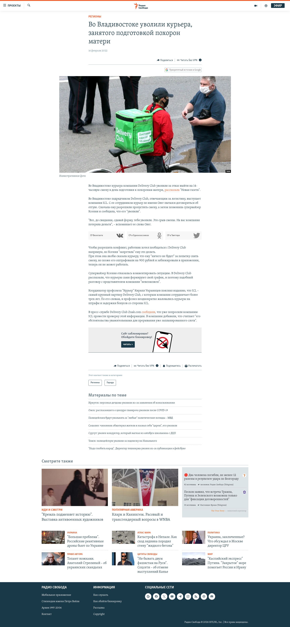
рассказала (172, 190)
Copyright (99, 614)
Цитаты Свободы (147, 554)
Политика (214, 533)
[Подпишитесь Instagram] (188, 596)
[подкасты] (266, 5)
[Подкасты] (204, 596)
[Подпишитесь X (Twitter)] (164, 596)
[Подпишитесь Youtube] (172, 596)
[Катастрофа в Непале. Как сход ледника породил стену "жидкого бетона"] (123, 537)
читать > (128, 344)
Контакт (47, 614)
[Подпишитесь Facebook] (156, 596)
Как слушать (100, 595)
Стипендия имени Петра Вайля (60, 601)
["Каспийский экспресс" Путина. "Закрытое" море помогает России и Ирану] (193, 558)
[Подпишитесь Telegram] (180, 596)
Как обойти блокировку (107, 601)
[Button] (165, 60)
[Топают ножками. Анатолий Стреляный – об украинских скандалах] (53, 558)
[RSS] (196, 596)
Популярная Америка (127, 510)
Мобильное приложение (56, 595)
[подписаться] (212, 596)
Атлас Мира (144, 533)
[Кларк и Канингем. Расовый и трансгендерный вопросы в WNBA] (145, 487)
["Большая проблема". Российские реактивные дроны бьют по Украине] (53, 537)
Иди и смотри (52, 510)
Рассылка (99, 608)
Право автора (75, 554)
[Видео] (256, 5)
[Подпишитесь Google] (148, 596)
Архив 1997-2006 (52, 608)
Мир (210, 554)
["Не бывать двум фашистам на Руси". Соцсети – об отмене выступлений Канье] (123, 558)
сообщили (148, 312)
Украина (72, 533)
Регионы (94, 16)
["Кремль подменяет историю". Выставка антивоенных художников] (75, 487)
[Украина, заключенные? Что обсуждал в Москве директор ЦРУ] (193, 537)
